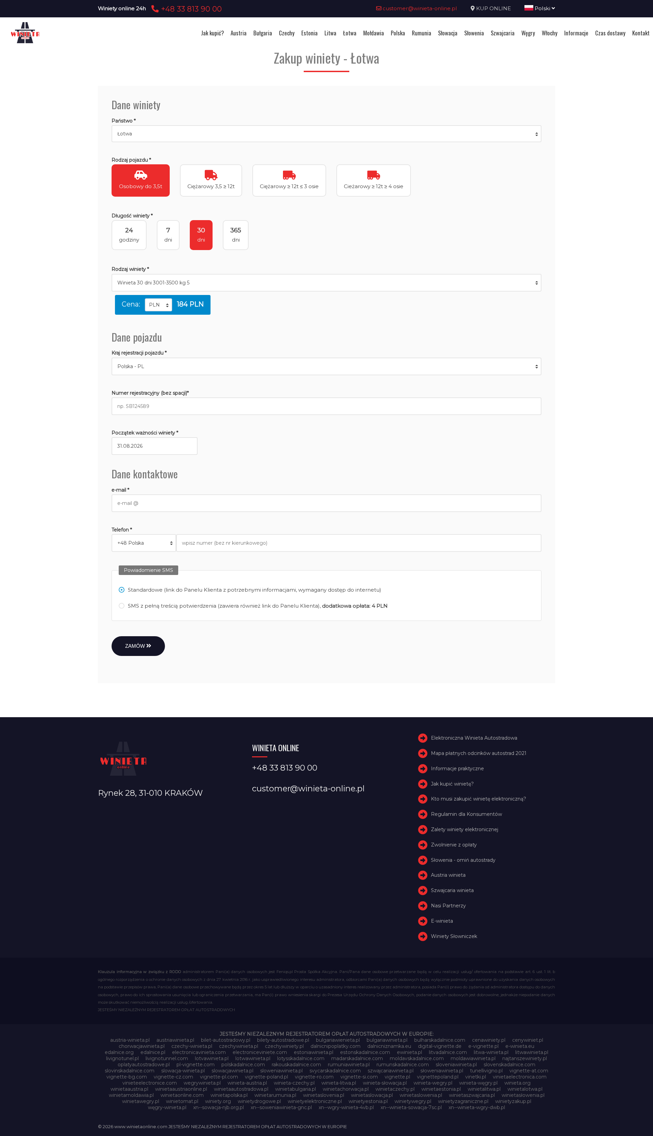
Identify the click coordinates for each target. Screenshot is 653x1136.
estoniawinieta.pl (313, 1052)
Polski (542, 8)
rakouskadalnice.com (296, 1064)
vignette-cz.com (173, 1077)
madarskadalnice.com (357, 1058)
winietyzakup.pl (513, 1101)
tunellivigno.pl (486, 1071)
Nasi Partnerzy (448, 906)
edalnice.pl (152, 1052)
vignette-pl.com (219, 1077)
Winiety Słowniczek (454, 936)
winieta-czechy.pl (294, 1083)
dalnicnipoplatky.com (336, 1046)
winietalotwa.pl (524, 1089)
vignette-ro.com (314, 1077)
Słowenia (474, 33)
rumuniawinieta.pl (349, 1064)
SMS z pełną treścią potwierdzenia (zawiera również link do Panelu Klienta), (258, 606)
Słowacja (447, 33)
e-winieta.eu (519, 1046)
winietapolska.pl (229, 1095)
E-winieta (442, 921)
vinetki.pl (475, 1077)
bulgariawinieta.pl (387, 1040)
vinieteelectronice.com (149, 1083)
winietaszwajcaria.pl (472, 1095)
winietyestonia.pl (368, 1101)
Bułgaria (262, 33)
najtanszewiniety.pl (524, 1058)
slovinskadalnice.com (129, 1071)
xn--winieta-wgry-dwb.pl (477, 1107)
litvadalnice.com (448, 1052)
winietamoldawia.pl (131, 1095)
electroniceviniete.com (260, 1052)
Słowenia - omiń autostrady (463, 860)
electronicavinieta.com (199, 1052)
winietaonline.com (182, 1095)
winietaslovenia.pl (323, 1095)
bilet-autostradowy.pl (225, 1040)
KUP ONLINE (493, 8)
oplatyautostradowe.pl (144, 1064)
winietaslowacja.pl (372, 1095)
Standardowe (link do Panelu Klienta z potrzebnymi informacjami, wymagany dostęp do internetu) (254, 590)
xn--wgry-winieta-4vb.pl (346, 1107)
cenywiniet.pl (527, 1040)
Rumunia (421, 33)
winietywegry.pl (413, 1101)
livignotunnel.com (167, 1058)
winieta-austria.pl (247, 1083)
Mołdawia (373, 33)
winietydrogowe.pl (259, 1101)
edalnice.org (119, 1052)
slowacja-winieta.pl (183, 1071)
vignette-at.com (528, 1071)
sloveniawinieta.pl (456, 1064)
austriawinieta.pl (175, 1040)
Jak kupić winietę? (452, 784)
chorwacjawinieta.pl (142, 1046)
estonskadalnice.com (365, 1052)
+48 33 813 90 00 (190, 8)
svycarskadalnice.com (335, 1071)
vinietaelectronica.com (520, 1077)
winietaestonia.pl (441, 1089)
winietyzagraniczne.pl (463, 1101)
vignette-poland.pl (266, 1077)
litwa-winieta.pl (491, 1052)
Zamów (135, 646)
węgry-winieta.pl (167, 1107)
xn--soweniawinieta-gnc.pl (281, 1107)
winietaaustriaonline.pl (181, 1089)
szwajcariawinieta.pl (391, 1071)
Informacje (576, 33)
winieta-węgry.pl (478, 1083)
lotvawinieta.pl (212, 1058)
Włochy (549, 33)
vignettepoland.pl (437, 1077)
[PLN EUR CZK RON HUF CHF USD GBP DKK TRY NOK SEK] (158, 304)
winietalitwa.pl (484, 1089)
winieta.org (517, 1083)
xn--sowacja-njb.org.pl (218, 1107)
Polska (398, 33)
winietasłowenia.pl (523, 1095)
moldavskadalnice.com (417, 1058)
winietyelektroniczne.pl (315, 1101)
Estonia (309, 33)
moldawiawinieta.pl (473, 1058)
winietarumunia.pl (275, 1095)
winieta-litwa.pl (338, 1083)
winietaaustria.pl (129, 1089)
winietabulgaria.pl (295, 1089)
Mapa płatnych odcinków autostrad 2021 (478, 753)
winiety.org (218, 1101)
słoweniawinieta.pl (441, 1071)
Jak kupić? (212, 33)
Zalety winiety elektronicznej (464, 829)
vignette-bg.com (126, 1077)
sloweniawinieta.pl (281, 1071)
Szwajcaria (503, 33)
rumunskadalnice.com (402, 1064)
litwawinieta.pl (531, 1052)
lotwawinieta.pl (252, 1058)
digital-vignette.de (440, 1046)
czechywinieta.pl (238, 1046)
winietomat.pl (182, 1101)
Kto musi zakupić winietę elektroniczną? (478, 799)
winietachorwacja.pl (346, 1089)
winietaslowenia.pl (421, 1095)
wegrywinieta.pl (202, 1083)
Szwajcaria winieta (452, 890)
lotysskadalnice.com (300, 1058)
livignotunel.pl (122, 1058)
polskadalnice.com (243, 1064)
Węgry (528, 33)
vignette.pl (397, 1077)
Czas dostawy (610, 33)
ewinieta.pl (409, 1052)
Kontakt (641, 33)
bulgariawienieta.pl (338, 1040)
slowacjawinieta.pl (232, 1071)
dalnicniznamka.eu (389, 1046)
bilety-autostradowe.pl (283, 1040)
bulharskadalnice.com (439, 1040)
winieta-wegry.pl (433, 1083)
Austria (239, 33)
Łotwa (349, 33)
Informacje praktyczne (457, 768)
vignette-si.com (359, 1077)
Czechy (287, 33)
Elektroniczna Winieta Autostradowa (474, 738)
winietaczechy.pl (395, 1089)
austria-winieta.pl (130, 1040)
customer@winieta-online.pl (419, 8)
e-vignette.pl (483, 1046)
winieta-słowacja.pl (385, 1083)
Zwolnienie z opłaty (454, 845)
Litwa (330, 33)
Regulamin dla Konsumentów (466, 814)
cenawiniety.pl (488, 1040)
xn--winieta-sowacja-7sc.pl (411, 1107)
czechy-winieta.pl (191, 1046)
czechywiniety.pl (284, 1046)
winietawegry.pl (140, 1101)
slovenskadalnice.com (509, 1064)
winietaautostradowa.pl (241, 1089)
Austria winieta (448, 875)
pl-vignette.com (196, 1064)
